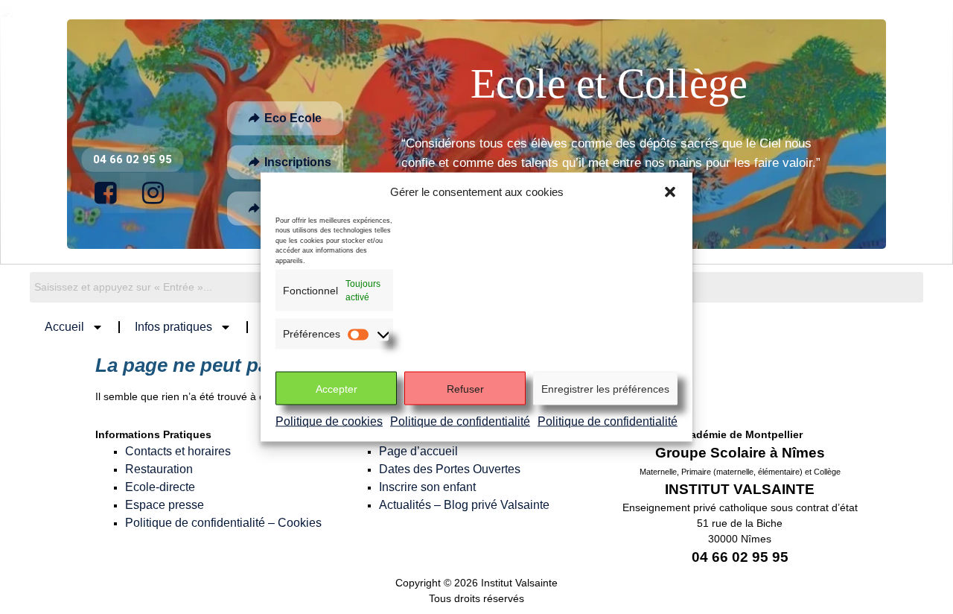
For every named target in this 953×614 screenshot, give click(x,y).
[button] (670, 192)
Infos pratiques (173, 326)
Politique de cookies (329, 421)
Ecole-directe (160, 487)
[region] (476, 134)
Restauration (159, 469)
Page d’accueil (418, 451)
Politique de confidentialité (460, 421)
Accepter (336, 388)
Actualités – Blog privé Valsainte (464, 505)
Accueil (64, 326)
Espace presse (164, 505)
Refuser (465, 388)
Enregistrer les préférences (605, 388)
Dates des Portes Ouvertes (449, 469)
